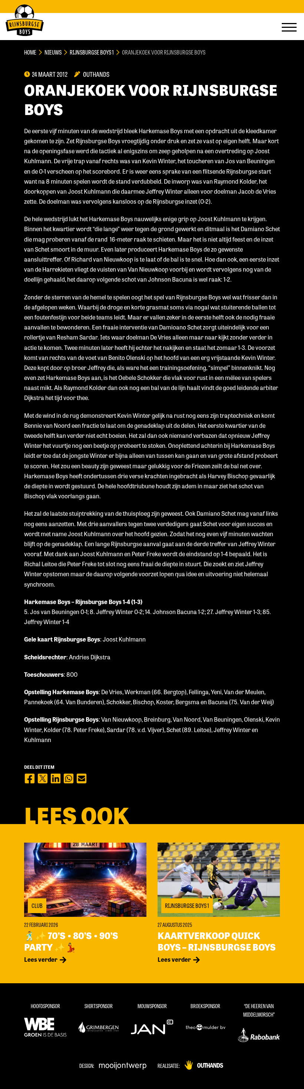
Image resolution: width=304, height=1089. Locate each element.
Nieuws (53, 52)
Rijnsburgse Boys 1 (92, 52)
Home (30, 52)
